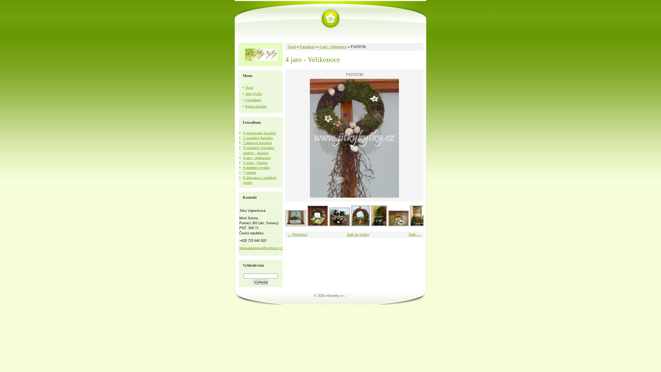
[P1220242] (317, 225)
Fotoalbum (307, 47)
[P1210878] (339, 225)
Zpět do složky (358, 235)
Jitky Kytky (253, 94)
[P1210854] (417, 225)
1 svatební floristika (258, 138)
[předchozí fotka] (294, 138)
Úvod (292, 47)
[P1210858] (379, 225)
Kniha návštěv (256, 107)
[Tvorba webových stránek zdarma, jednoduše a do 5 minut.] (345, 296)
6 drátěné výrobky (256, 168)
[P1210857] (398, 225)
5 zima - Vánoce (255, 163)
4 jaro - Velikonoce (333, 47)
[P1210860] (360, 225)
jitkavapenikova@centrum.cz (261, 248)
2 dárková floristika (257, 143)
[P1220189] (295, 225)
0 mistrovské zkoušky (259, 133)
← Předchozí (298, 235)
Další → (415, 235)
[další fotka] (415, 138)
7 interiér (249, 173)
